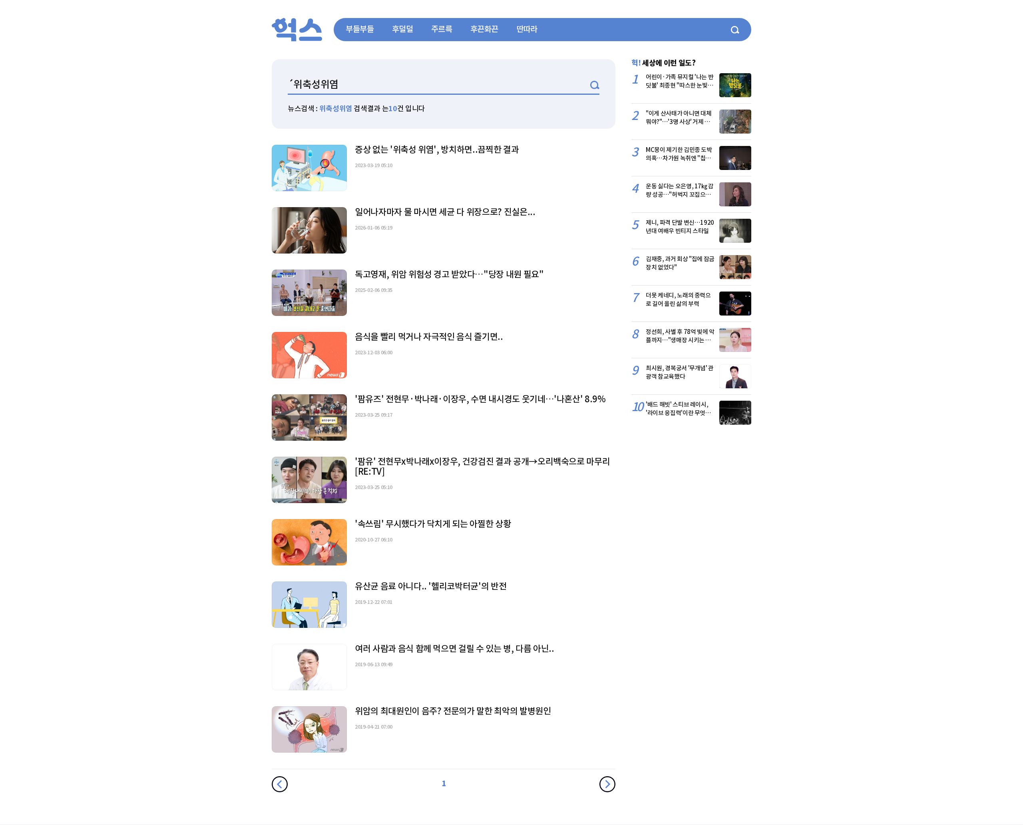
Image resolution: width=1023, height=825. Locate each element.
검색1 (594, 85)
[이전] (280, 784)
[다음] (607, 784)
